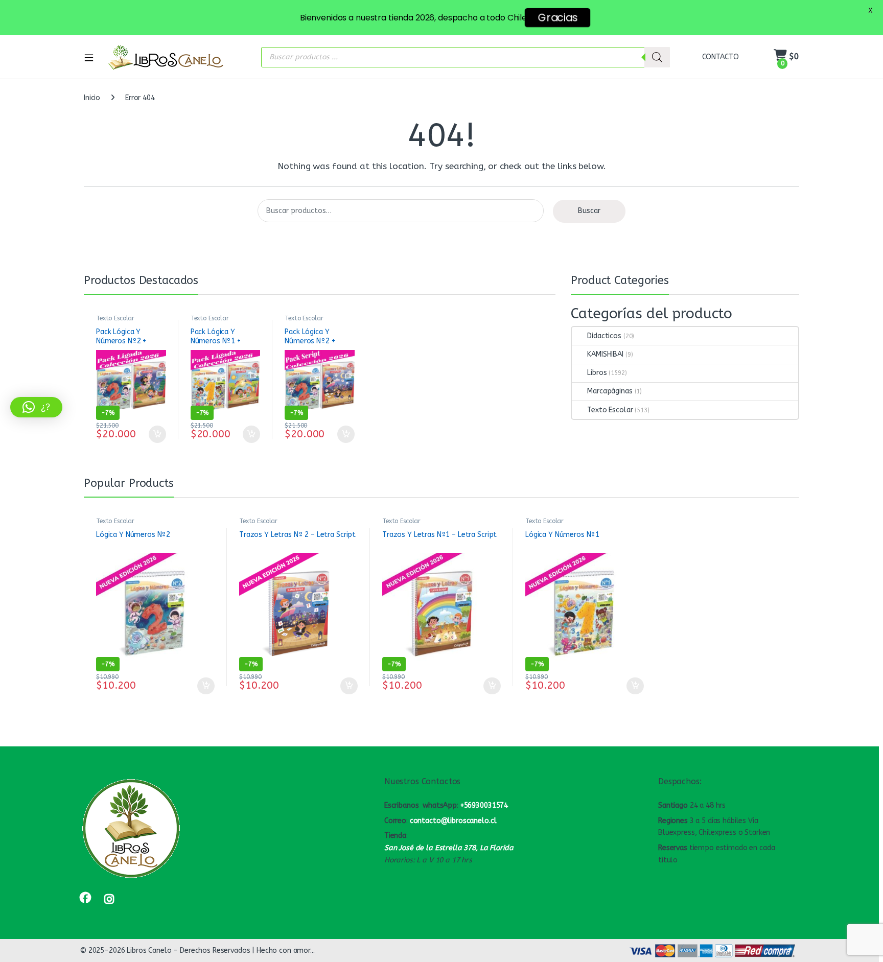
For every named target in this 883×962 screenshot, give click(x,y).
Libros (597, 372)
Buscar (589, 210)
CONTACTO (720, 57)
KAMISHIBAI (605, 354)
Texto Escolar (115, 318)
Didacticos (604, 336)
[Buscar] (657, 57)
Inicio (92, 97)
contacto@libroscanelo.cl (453, 820)
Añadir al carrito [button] (155, 434)
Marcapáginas (609, 391)
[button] (36, 407)
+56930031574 (484, 805)
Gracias (557, 18)
